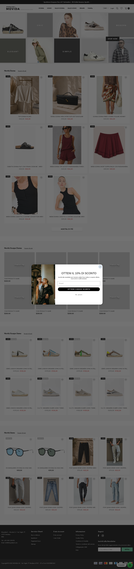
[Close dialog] (100, 266)
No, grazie (78, 294)
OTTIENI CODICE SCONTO (79, 289)
